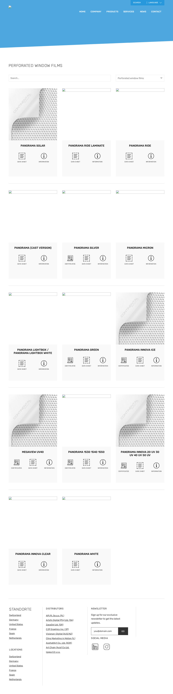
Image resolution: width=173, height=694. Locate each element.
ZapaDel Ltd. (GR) (54, 624)
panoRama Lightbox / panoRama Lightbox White (33, 351)
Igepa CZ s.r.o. (53, 652)
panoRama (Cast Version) (33, 247)
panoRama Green (86, 349)
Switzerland (15, 615)
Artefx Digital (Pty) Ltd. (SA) (59, 620)
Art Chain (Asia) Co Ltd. (57, 647)
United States (16, 624)
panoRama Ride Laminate (86, 145)
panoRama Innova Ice (140, 349)
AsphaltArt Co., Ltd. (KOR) (59, 643)
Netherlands (15, 638)
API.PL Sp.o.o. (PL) (55, 615)
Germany (13, 620)
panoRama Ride (140, 145)
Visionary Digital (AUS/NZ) (59, 634)
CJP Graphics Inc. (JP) (57, 629)
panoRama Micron (140, 247)
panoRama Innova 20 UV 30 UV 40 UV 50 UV (140, 453)
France (12, 629)
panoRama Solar (33, 145)
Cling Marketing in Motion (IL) (60, 638)
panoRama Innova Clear (33, 554)
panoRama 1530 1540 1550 (86, 452)
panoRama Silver (86, 247)
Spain (12, 633)
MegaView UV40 (33, 452)
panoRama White (86, 554)
